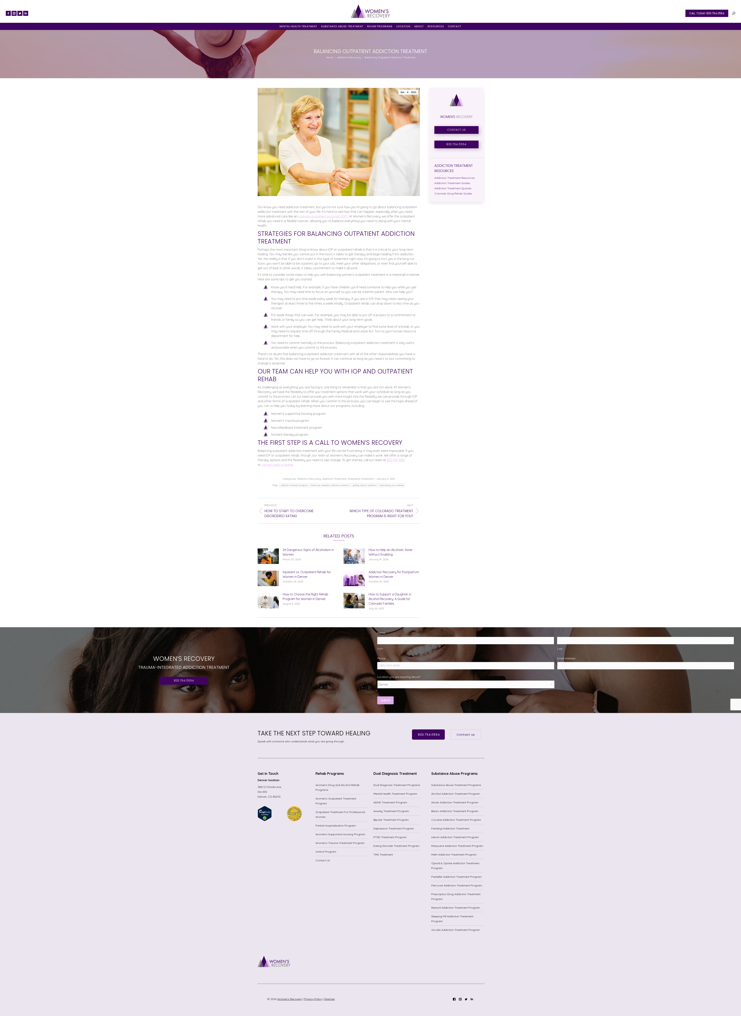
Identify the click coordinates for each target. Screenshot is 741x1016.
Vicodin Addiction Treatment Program (455, 930)
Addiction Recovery (309, 478)
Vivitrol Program (326, 851)
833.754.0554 (396, 460)
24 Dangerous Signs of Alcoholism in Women (308, 552)
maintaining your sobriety (392, 485)
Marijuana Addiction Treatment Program (457, 846)
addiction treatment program (294, 485)
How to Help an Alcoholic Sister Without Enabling (391, 552)
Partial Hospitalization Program (336, 825)
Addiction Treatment (334, 478)
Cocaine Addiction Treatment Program (456, 820)
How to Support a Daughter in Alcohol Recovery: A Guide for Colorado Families (390, 598)
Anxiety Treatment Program (391, 811)
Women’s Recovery (289, 999)
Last (560, 648)
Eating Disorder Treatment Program (396, 846)
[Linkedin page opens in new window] (25, 13)
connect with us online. (277, 465)
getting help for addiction (364, 485)
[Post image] (268, 556)
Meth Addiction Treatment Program (454, 854)
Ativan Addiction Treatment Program (454, 802)
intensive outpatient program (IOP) (323, 216)
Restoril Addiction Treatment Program (455, 907)
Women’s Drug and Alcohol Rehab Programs (338, 787)
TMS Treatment (383, 854)
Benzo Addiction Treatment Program (454, 811)
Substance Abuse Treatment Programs (456, 785)
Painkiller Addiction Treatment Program (456, 876)
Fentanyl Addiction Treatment (450, 828)
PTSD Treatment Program (390, 837)
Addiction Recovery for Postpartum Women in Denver (394, 574)
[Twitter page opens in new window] (19, 13)
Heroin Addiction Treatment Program (455, 837)
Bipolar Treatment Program (391, 820)
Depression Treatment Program (393, 828)
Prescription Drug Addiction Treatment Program (455, 896)
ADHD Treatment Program (390, 802)
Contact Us (323, 860)
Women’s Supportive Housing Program (340, 834)
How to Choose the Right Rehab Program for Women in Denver (305, 596)
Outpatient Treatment (360, 478)
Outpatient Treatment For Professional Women (340, 814)
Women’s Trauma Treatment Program (340, 843)
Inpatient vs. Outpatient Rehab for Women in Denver (307, 574)
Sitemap (329, 999)
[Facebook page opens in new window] (8, 13)
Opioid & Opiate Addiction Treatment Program (455, 866)
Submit (385, 700)
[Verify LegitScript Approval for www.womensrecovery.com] (265, 820)
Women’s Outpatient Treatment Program (336, 801)
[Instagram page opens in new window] (14, 13)
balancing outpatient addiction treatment (330, 485)
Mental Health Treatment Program (395, 793)
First (380, 648)
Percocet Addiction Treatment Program (456, 885)
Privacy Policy (313, 999)
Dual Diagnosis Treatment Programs (396, 785)
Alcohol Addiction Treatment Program (455, 793)
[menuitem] (298, 26)
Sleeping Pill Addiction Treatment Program (452, 919)
